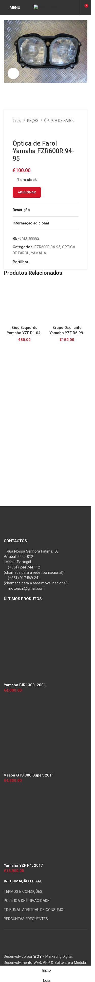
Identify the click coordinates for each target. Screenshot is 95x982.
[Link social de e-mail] (38, 262)
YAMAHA (38, 253)
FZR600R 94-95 (47, 247)
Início (17, 120)
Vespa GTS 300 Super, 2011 (29, 775)
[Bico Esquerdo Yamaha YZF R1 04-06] (24, 302)
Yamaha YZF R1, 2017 (23, 865)
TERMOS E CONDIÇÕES (23, 891)
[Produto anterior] (16, 132)
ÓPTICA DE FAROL (59, 120)
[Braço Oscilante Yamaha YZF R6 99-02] (66, 302)
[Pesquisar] (74, 8)
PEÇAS (33, 120)
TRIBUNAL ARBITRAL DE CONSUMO (33, 909)
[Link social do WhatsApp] (51, 262)
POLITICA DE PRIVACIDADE (26, 900)
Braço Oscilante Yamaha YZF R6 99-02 (67, 332)
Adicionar (27, 192)
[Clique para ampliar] (13, 73)
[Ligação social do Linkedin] (45, 262)
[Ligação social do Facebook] (32, 262)
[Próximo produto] (28, 132)
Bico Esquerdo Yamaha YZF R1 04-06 (24, 332)
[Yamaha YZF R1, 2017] (42, 824)
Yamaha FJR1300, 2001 (25, 685)
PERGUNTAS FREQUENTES (26, 919)
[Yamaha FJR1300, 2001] (42, 644)
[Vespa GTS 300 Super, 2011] (42, 734)
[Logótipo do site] (46, 7)
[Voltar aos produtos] (22, 132)
